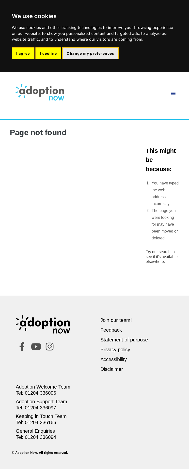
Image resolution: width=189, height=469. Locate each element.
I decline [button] (48, 53)
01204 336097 (40, 407)
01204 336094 (40, 437)
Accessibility (113, 359)
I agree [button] (23, 53)
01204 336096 (40, 393)
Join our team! (116, 320)
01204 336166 (40, 422)
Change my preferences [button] (90, 53)
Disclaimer (111, 369)
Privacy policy (115, 349)
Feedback (111, 330)
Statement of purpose (124, 339)
